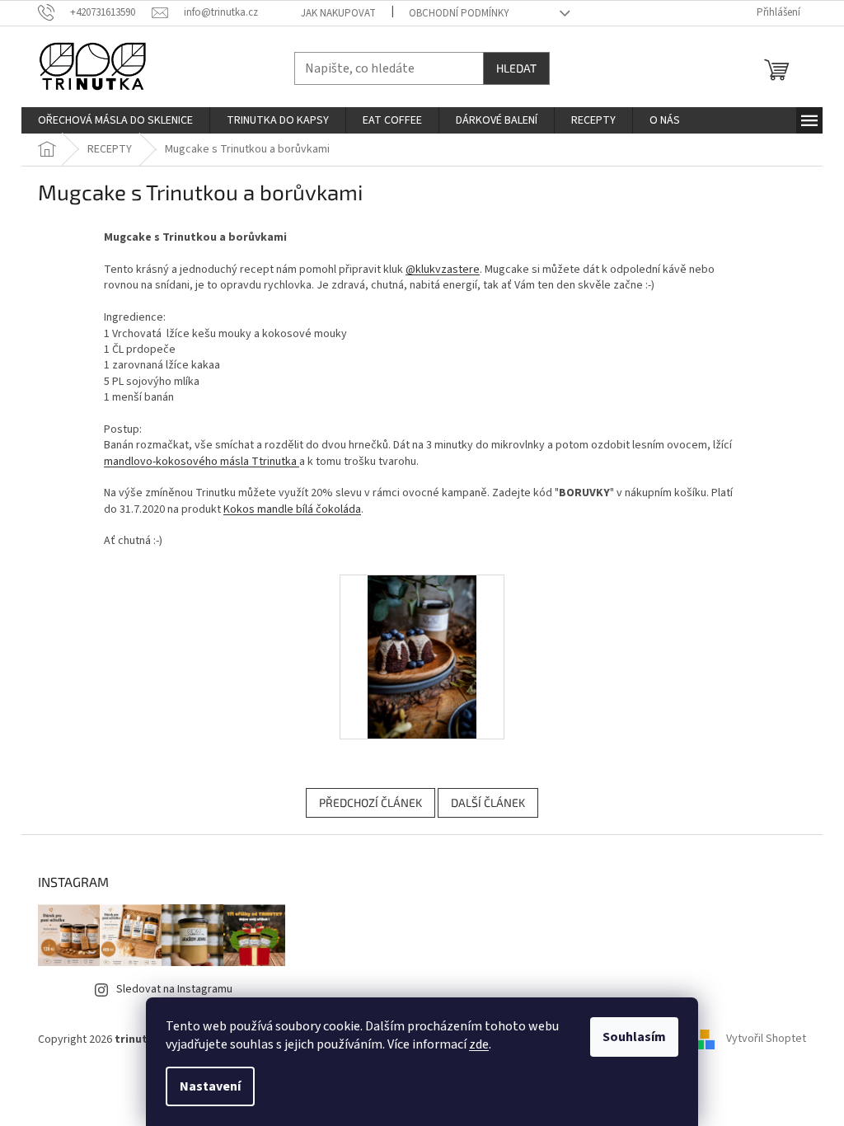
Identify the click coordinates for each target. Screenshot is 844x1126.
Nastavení (210, 1086)
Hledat (516, 68)
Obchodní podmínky (459, 13)
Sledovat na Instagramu (174, 989)
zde (479, 1044)
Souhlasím (634, 1037)
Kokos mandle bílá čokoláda (292, 509)
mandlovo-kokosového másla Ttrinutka (201, 461)
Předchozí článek (370, 802)
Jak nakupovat (338, 13)
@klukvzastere (443, 269)
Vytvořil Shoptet (766, 1039)
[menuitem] (115, 120)
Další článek (488, 802)
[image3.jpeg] (422, 656)
